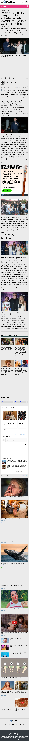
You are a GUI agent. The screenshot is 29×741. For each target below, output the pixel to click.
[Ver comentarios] (27, 10)
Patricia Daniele (11, 83)
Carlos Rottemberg (7, 402)
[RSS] (20, 724)
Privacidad (21, 729)
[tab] (7, 445)
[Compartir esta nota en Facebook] (2, 78)
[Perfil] (14, 721)
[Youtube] (13, 724)
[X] (9, 724)
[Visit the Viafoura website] (24, 471)
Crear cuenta (23, 434)
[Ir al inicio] (9, 1)
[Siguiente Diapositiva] (26, 419)
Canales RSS (3, 729)
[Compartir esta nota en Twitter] (6, 78)
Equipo (25, 729)
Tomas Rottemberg (20, 402)
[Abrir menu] (2, 2)
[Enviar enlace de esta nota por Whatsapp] (9, 78)
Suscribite (7, 190)
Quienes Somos (9, 729)
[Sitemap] (23, 724)
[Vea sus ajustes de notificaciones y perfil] (26, 1)
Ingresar (23, 1)
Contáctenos (16, 729)
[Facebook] (5, 724)
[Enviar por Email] (13, 78)
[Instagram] (16, 724)
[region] (14, 453)
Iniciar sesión (17, 434)
